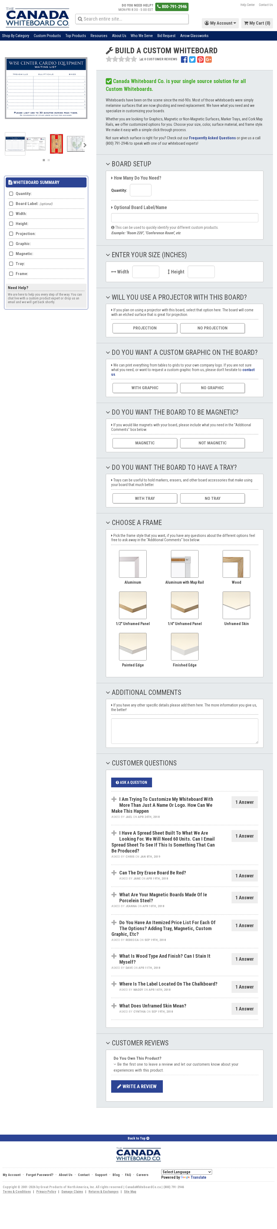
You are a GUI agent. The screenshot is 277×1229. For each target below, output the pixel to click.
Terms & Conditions (17, 1192)
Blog (116, 1175)
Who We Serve (142, 36)
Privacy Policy (46, 1192)
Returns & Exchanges (103, 1192)
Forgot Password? (39, 1175)
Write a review (139, 1086)
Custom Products (47, 36)
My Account (12, 1175)
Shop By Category (15, 36)
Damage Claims (72, 1192)
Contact (84, 1175)
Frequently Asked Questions (212, 138)
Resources (99, 36)
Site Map (130, 1192)
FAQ (128, 1175)
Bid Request (166, 36)
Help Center (247, 5)
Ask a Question (133, 782)
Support (101, 1175)
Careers (142, 1175)
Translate (198, 1177)
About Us (119, 36)
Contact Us (266, 5)
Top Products (75, 36)
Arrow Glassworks (194, 36)
